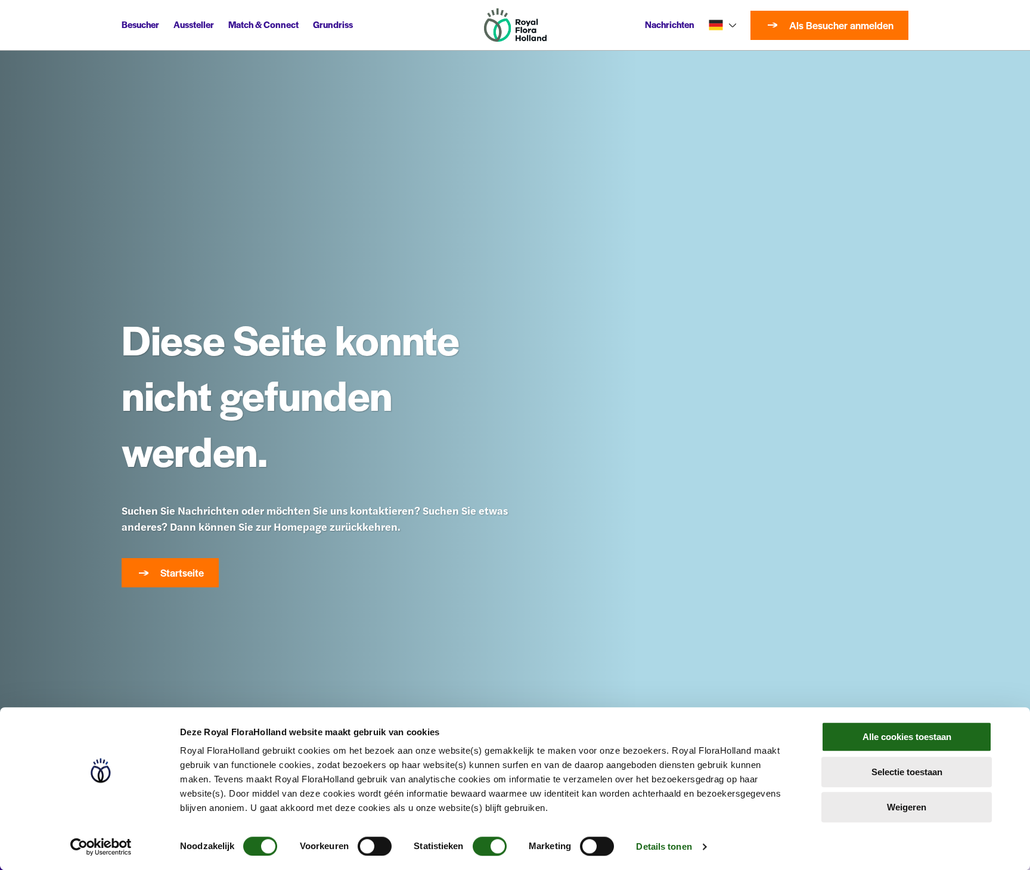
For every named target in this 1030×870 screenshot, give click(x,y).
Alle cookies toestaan (907, 737)
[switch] (375, 846)
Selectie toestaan (906, 772)
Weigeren (906, 807)
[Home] (515, 25)
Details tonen (663, 846)
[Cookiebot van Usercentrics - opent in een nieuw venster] (101, 847)
